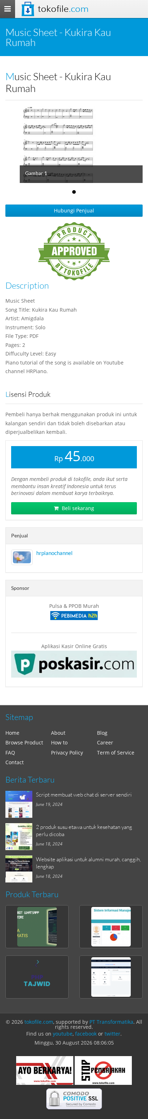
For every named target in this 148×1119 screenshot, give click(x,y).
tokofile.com (38, 1021)
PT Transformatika (111, 1021)
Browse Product (24, 742)
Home (12, 732)
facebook (86, 1033)
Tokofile (63, 9)
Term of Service (115, 752)
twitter (112, 1033)
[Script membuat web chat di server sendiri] (20, 804)
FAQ (10, 752)
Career (105, 742)
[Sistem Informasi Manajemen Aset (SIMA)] (111, 926)
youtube (63, 1033)
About (58, 732)
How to (59, 742)
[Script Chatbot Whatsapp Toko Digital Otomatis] (37, 926)
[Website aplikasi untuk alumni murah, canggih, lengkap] (20, 869)
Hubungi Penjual (74, 210)
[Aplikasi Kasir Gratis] (74, 664)
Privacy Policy (67, 752)
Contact (14, 762)
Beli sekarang (77, 508)
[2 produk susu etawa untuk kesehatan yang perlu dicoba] (20, 836)
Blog (102, 732)
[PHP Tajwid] (37, 977)
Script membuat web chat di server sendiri (84, 794)
